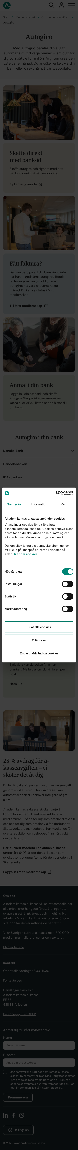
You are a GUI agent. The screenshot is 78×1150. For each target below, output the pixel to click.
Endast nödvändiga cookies (39, 653)
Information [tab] (39, 504)
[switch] (67, 584)
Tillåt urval (39, 640)
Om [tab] (63, 504)
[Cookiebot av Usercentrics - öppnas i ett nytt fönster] (56, 493)
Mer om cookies (26, 554)
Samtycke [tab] (14, 504)
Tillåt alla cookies (39, 627)
